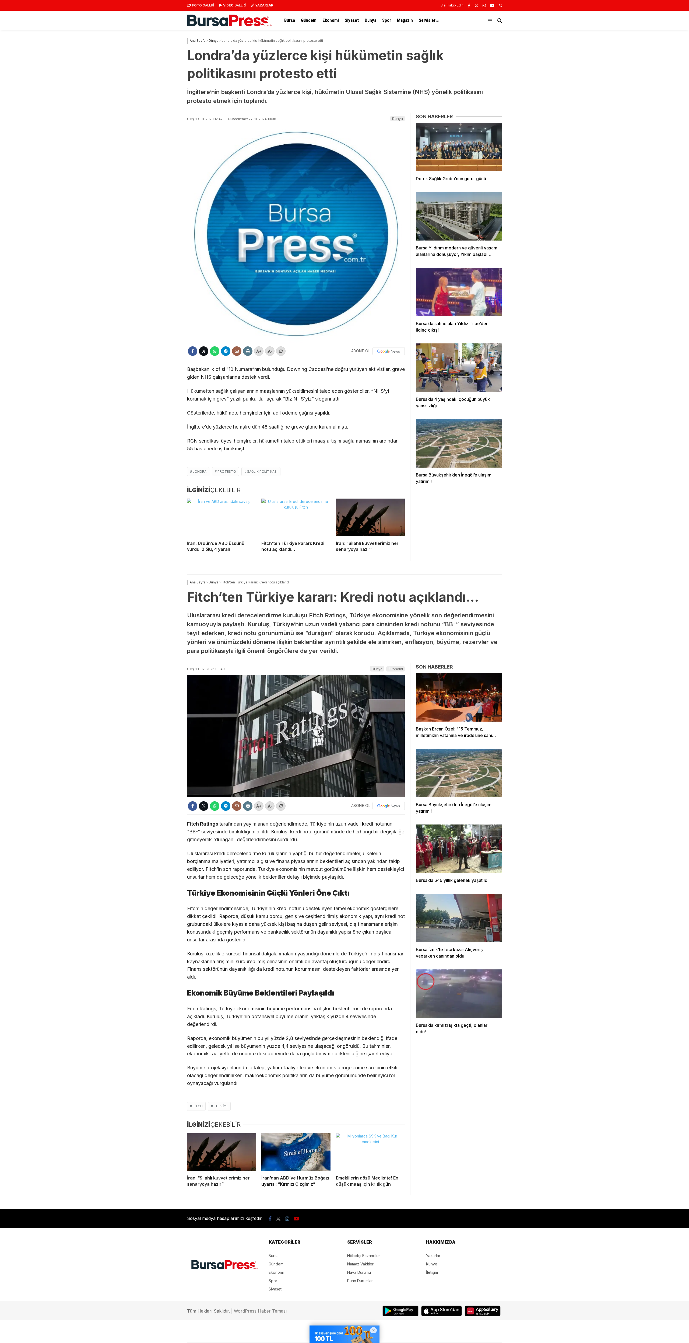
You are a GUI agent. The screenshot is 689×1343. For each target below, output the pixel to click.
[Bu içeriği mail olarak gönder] (236, 351)
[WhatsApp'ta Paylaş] (214, 351)
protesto (226, 471)
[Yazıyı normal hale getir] (281, 351)
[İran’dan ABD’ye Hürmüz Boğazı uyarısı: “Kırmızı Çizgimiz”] (295, 1152)
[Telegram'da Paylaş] (225, 351)
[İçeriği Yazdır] (247, 351)
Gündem (309, 20)
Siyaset (352, 20)
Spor (386, 20)
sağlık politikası (262, 471)
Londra (199, 471)
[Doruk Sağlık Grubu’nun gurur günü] (459, 147)
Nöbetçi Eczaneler (363, 1255)
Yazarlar (433, 1255)
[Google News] (388, 351)
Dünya (370, 20)
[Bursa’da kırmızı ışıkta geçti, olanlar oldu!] (459, 993)
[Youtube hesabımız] (492, 5)
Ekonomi (330, 20)
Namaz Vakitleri (360, 1264)
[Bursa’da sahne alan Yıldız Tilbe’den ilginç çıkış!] (459, 292)
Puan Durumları (360, 1280)
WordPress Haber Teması (260, 1311)
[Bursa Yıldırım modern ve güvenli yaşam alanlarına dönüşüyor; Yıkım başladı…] (459, 216)
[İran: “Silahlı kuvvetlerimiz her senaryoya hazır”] (370, 517)
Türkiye (221, 1106)
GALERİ (203, 5)
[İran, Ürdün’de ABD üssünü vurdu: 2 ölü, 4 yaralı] (221, 517)
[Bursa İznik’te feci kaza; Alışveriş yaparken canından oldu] (459, 918)
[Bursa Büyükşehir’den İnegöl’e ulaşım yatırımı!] (459, 443)
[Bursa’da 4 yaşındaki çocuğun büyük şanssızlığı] (459, 367)
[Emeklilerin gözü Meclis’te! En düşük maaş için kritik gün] (370, 1152)
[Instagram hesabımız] (484, 5)
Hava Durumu (359, 1272)
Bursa (289, 20)
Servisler (427, 20)
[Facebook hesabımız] (469, 5)
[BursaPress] (229, 25)
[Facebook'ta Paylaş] (192, 351)
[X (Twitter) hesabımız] (476, 5)
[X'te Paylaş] (203, 351)
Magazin (405, 20)
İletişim (432, 1272)
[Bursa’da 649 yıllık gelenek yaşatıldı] (459, 848)
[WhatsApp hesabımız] (500, 5)
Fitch (198, 1106)
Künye (431, 1264)
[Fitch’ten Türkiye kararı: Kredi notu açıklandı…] (295, 517)
